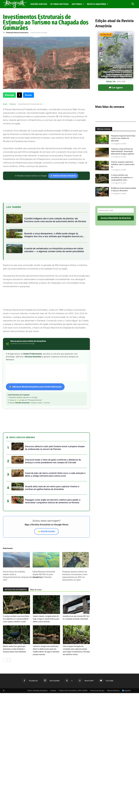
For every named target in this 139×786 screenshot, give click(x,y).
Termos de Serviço (97, 690)
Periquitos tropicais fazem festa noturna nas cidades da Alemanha (123, 138)
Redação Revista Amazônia (17, 32)
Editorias (77, 4)
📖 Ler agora (116, 87)
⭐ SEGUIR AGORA (46, 531)
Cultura (13, 104)
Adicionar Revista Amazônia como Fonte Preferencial (36, 387)
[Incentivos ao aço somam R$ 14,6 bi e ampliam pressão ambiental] (76, 604)
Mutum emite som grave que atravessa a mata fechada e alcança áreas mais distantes (14, 649)
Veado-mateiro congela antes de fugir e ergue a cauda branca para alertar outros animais (46, 619)
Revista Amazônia (96, 4)
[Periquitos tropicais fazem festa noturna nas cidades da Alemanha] (102, 139)
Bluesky (28, 95)
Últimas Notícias (59, 4)
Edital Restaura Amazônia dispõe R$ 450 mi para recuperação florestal (44, 574)
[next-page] (9, 660)
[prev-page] (4, 660)
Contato (53, 690)
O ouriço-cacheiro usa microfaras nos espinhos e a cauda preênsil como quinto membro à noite (16, 619)
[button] (132, 4)
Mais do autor (36, 590)
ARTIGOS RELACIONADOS (16, 590)
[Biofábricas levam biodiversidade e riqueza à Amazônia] (102, 191)
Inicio (5, 104)
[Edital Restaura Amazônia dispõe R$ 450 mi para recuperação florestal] (46, 559)
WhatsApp (9, 95)
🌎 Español (126, 690)
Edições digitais (39, 4)
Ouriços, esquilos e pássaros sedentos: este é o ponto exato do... (122, 164)
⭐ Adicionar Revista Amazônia (63, 176)
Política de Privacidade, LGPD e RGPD (73, 690)
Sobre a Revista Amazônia (37, 690)
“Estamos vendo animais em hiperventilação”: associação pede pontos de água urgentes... (123, 151)
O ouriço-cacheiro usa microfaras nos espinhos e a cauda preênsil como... (122, 177)
